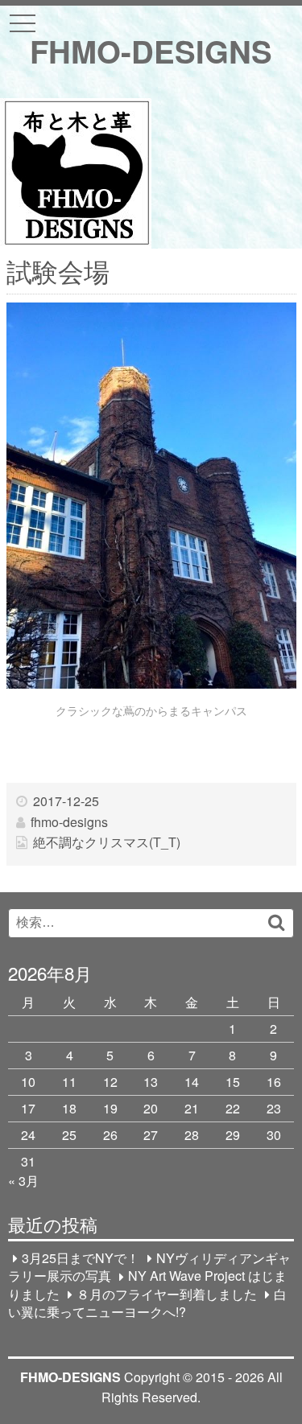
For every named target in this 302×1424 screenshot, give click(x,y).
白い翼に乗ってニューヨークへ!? (147, 1303)
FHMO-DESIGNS (151, 51)
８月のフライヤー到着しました (167, 1294)
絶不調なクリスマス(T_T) (106, 842)
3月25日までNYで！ (80, 1258)
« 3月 (23, 1180)
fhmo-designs (69, 822)
